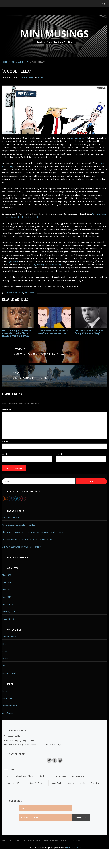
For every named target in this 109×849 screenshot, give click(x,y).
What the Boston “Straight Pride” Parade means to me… (27, 539)
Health (5, 651)
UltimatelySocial (73, 847)
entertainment (78, 776)
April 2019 (6, 597)
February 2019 (9, 611)
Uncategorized (9, 673)
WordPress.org (9, 713)
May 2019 (6, 589)
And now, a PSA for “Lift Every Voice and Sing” (89, 332)
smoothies (95, 783)
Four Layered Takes (15, 783)
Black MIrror (45, 776)
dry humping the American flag (47, 264)
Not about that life (10, 517)
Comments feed (9, 705)
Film (4, 644)
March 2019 (7, 604)
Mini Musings (54, 33)
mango (71, 783)
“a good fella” (13, 261)
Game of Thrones (37, 783)
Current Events (14, 293)
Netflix (82, 783)
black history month (25, 776)
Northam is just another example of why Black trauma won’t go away (16, 333)
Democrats (61, 776)
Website (60, 454)
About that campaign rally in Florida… (18, 524)
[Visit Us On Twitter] (49, 760)
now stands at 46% (79, 137)
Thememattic (76, 840)
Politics (30, 293)
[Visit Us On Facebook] (54, 760)
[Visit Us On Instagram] (60, 760)
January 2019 (8, 619)
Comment (7, 409)
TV (3, 665)
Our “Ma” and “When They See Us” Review (21, 546)
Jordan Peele (56, 783)
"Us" (8, 776)
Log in (4, 691)
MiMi (40, 78)
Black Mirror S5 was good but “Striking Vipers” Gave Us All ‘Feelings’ (33, 532)
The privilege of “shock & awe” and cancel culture (53, 332)
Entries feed (7, 698)
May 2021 (6, 575)
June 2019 (6, 582)
